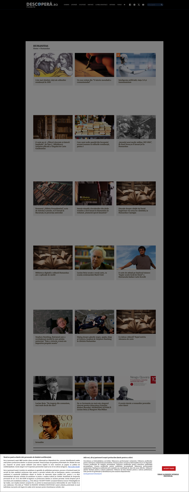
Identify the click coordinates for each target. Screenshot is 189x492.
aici (29, 481)
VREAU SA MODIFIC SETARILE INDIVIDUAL (168, 475)
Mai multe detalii (74, 467)
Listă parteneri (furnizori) (92, 474)
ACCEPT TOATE (169, 468)
